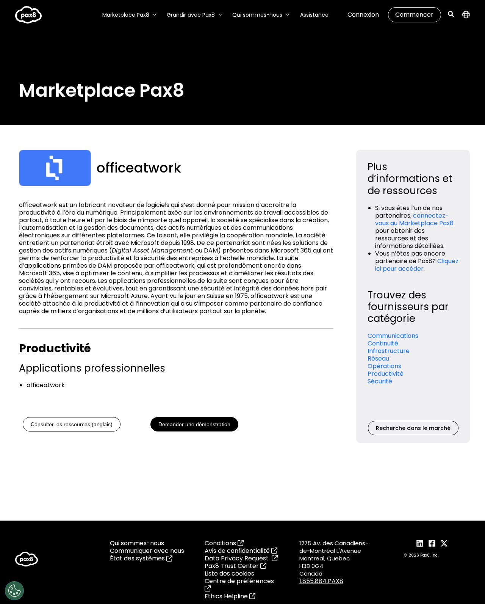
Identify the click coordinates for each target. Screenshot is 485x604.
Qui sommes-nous (137, 543)
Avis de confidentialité (238, 550)
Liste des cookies (229, 573)
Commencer (414, 14)
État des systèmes (138, 558)
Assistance (314, 15)
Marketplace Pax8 (125, 15)
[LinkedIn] (420, 543)
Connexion (363, 14)
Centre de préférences (239, 581)
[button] (152, 15)
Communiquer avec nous (147, 551)
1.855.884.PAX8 (321, 581)
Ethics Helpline (227, 596)
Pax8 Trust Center (232, 566)
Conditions (221, 543)
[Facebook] (432, 543)
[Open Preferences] (14, 590)
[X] (444, 543)
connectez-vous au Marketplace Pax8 (414, 219)
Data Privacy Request (238, 558)
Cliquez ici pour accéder (416, 265)
